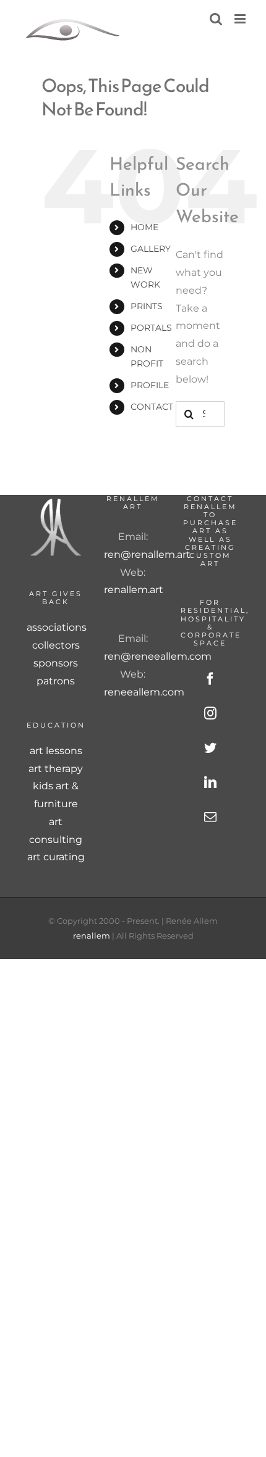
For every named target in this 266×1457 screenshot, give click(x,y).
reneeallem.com (144, 692)
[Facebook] (210, 679)
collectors (56, 645)
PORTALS (151, 327)
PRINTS (147, 306)
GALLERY (151, 248)
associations (56, 627)
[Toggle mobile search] (216, 18)
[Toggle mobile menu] (240, 18)
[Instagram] (210, 713)
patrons (55, 681)
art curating (56, 857)
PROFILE (150, 385)
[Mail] (210, 817)
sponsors (55, 663)
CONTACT (152, 406)
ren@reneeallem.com (158, 656)
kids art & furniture (56, 795)
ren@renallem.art (147, 554)
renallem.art (133, 590)
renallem (91, 935)
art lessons (56, 751)
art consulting (55, 830)
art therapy (55, 768)
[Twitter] (210, 748)
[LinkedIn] (210, 782)
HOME (144, 227)
